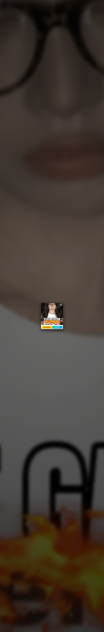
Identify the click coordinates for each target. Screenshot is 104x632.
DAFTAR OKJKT (46, 327)
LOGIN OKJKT (57, 327)
